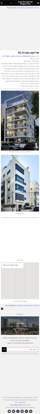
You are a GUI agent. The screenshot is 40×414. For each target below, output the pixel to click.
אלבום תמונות (13, 338)
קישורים (18, 340)
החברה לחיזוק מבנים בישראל (26, 56)
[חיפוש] (1, 3)
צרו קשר (10, 343)
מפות (5, 338)
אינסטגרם (26, 340)
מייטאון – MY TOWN (9, 56)
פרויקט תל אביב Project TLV (25, 3)
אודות (13, 340)
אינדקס (21, 338)
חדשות (27, 338)
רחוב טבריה (20, 7)
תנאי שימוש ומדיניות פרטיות (23, 343)
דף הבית (36, 7)
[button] (38, 2)
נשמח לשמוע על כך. (15, 405)
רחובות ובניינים (29, 7)
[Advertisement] (20, 29)
